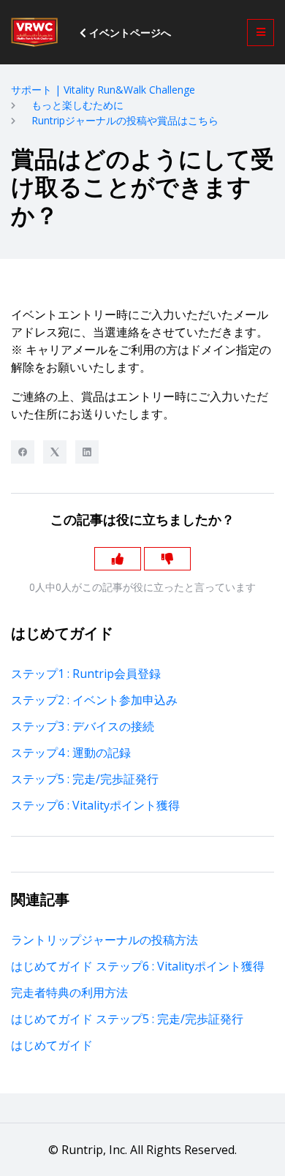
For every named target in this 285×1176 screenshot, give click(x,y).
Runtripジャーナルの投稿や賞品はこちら (124, 120)
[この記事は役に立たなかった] (167, 558)
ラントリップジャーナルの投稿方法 (104, 940)
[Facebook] (22, 452)
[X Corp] (54, 452)
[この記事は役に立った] (117, 558)
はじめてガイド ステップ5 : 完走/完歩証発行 (127, 1019)
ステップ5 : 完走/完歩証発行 (85, 779)
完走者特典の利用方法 (69, 992)
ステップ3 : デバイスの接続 (82, 726)
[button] (260, 32)
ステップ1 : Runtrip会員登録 (86, 674)
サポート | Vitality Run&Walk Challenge (103, 90)
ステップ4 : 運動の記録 (71, 753)
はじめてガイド (52, 1045)
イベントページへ (128, 32)
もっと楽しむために (77, 105)
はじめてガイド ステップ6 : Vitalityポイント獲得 (138, 966)
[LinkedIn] (87, 452)
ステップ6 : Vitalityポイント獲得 (95, 805)
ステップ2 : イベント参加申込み (94, 700)
